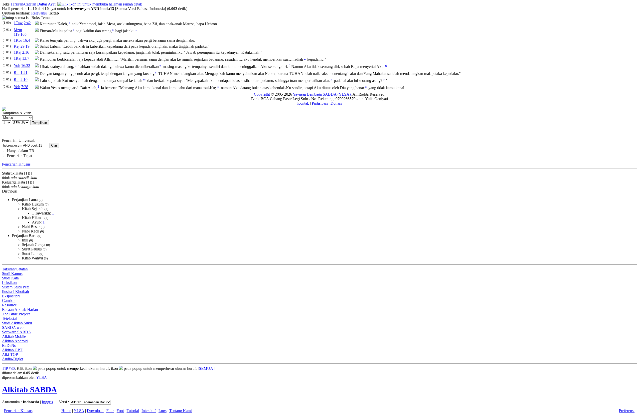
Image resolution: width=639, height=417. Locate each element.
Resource (9, 305)
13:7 (25, 58)
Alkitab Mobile (14, 336)
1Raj (17, 52)
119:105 (20, 34)
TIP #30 (8, 368)
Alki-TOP (10, 354)
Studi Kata (10, 278)
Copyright (262, 94)
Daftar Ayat (46, 4)
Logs (162, 411)
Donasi (336, 103)
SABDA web (12, 327)
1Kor (18, 40)
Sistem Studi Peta (15, 287)
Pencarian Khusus (16, 164)
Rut (16, 72)
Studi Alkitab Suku (17, 323)
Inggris (47, 402)
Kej (16, 46)
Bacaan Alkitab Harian (20, 309)
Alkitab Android (15, 341)
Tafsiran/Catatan (23, 4)
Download (95, 411)
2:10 (23, 79)
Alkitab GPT (12, 350)
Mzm (18, 30)
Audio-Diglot (12, 359)
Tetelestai (9, 318)
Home (66, 411)
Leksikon (9, 282)
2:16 (25, 52)
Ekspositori (11, 296)
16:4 (26, 40)
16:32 (25, 65)
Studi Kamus (12, 273)
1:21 (23, 72)
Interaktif (149, 411)
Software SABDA (16, 332)
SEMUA (206, 368)
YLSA (41, 377)
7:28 (24, 87)
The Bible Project (16, 314)
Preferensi (627, 411)
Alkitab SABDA (29, 389)
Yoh (17, 65)
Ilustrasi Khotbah (15, 291)
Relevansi (39, 13)
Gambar (8, 300)
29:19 (24, 46)
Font (120, 411)
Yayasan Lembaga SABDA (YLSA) (322, 94)
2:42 (27, 23)
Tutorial (133, 411)
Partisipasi (320, 103)
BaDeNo (9, 345)
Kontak (303, 103)
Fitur (110, 411)
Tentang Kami (180, 411)
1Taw (18, 23)
